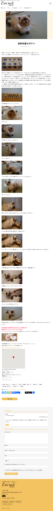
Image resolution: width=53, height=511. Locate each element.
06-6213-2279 (10, 498)
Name (6, 445)
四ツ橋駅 (14, 389)
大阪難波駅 (23, 389)
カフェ (10, 389)
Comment (7, 432)
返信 (7, 424)
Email (6, 450)
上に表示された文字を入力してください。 (15, 464)
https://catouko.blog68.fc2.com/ (11, 347)
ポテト (29, 46)
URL (6, 455)
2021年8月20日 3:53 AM (43, 416)
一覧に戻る (9, 399)
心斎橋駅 (18, 389)
